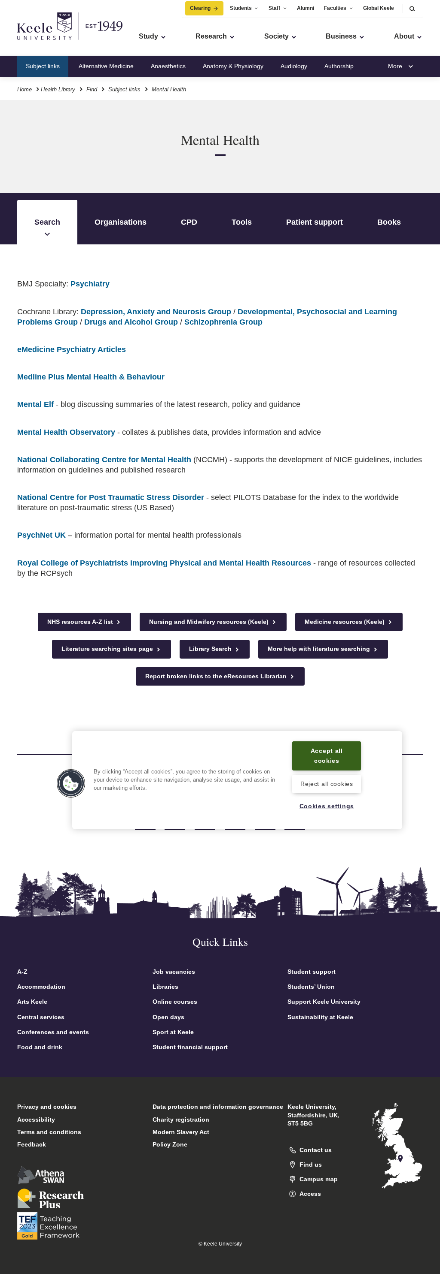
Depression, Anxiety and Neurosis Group (156, 311)
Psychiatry (90, 284)
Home (24, 89)
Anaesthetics (168, 66)
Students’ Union (311, 986)
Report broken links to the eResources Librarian (216, 676)
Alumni (305, 8)
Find (91, 89)
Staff (274, 8)
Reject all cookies (326, 783)
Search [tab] (47, 222)
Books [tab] (389, 222)
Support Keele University (324, 1001)
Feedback (31, 1144)
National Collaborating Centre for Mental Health (104, 459)
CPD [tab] (189, 222)
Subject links (43, 66)
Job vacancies (174, 971)
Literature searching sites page (108, 648)
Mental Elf (35, 404)
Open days (168, 1017)
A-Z (22, 971)
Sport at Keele (173, 1032)
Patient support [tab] (314, 222)
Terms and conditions (49, 1132)
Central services (40, 1017)
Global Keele (378, 8)
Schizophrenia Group (223, 322)
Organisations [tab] (121, 222)
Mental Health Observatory (66, 432)
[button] (412, 8)
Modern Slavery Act (181, 1132)
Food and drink (39, 1047)
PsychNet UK (41, 535)
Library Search (211, 648)
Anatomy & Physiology (233, 66)
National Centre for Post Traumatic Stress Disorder (110, 497)
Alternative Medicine (106, 66)
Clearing (200, 8)
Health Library (58, 89)
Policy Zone (170, 1144)
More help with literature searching (320, 648)
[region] (237, 780)
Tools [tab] (242, 222)
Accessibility (36, 1119)
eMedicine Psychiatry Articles (71, 349)
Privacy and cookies (46, 1106)
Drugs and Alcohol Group (131, 322)
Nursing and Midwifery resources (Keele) (209, 621)
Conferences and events (53, 1032)
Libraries (165, 986)
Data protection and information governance (218, 1106)
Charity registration (181, 1119)
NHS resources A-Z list (81, 621)
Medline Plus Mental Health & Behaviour (91, 377)
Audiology (294, 66)
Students (241, 8)
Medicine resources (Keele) (345, 621)
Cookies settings (326, 806)
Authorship (339, 66)
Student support (311, 971)
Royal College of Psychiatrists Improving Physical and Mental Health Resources (164, 563)
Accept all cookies (327, 755)
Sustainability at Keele (320, 1017)
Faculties (335, 8)
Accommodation (41, 986)
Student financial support (190, 1047)
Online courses (175, 1001)
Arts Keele (32, 1001)
